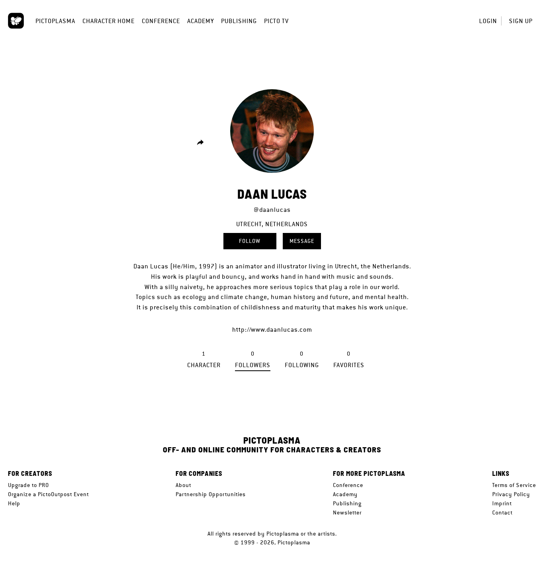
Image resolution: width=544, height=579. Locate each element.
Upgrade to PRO (28, 485)
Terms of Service (514, 485)
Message (302, 241)
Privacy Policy (511, 494)
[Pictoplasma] (16, 21)
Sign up (520, 21)
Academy (200, 21)
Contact (502, 512)
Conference (161, 21)
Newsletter (347, 512)
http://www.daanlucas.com (272, 329)
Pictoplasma (55, 21)
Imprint (502, 503)
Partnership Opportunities (211, 494)
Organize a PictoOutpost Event (48, 494)
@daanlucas (272, 209)
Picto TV (276, 21)
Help (14, 503)
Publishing (239, 21)
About (183, 485)
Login (488, 21)
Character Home (108, 21)
